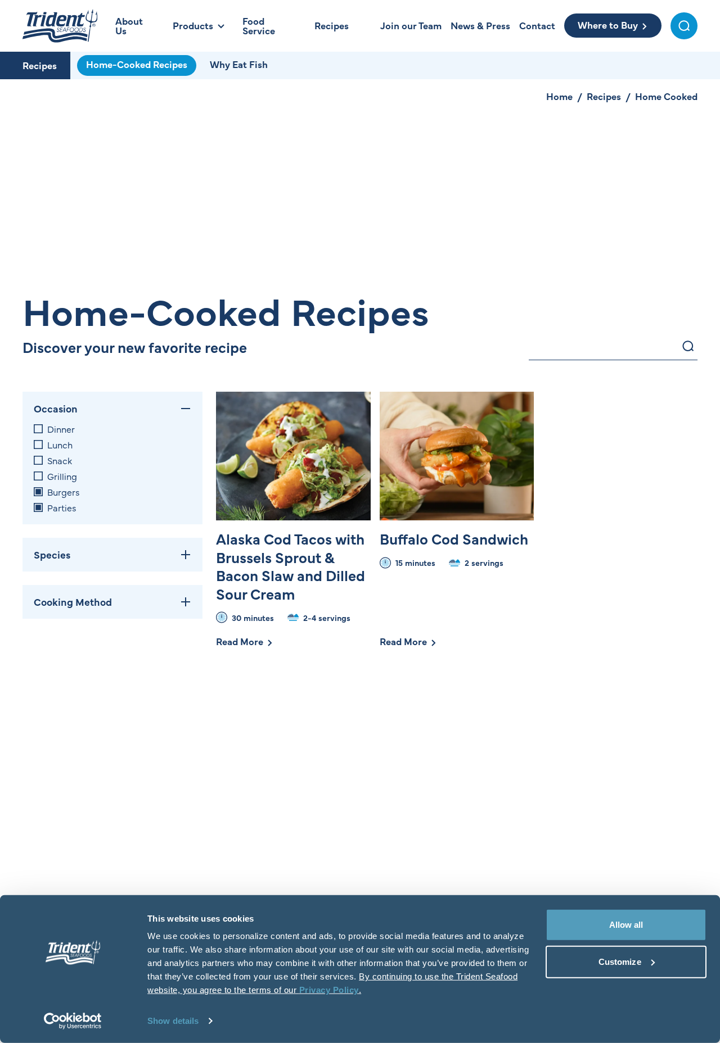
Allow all (626, 924)
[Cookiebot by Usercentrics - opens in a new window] (73, 1021)
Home (559, 96)
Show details (173, 1021)
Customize (619, 961)
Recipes (39, 65)
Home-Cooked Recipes (136, 64)
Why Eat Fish (239, 64)
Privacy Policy (329, 990)
